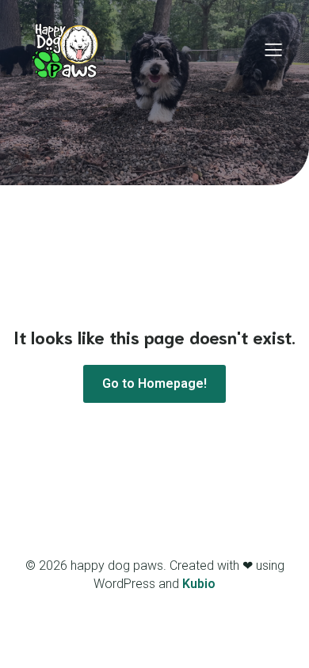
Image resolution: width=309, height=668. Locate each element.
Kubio (199, 583)
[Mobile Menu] (273, 49)
